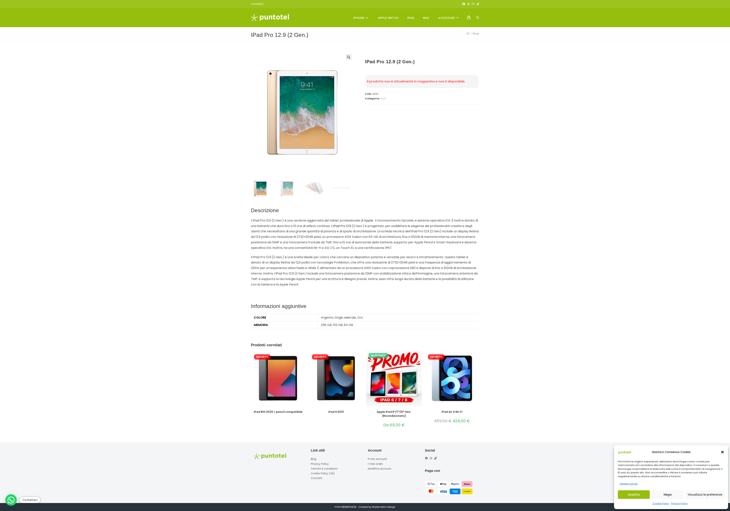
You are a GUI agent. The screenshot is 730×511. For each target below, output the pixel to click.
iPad (383, 98)
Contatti (316, 478)
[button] (722, 452)
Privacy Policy (679, 503)
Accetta (634, 495)
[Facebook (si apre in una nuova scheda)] (463, 4)
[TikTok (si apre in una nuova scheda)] (477, 4)
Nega (668, 495)
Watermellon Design (383, 507)
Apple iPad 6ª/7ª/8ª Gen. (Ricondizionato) (394, 414)
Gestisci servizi (629, 484)
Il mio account (377, 459)
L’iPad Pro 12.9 (341, 226)
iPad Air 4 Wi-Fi (452, 412)
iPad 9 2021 (336, 412)
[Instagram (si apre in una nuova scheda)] (468, 4)
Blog (313, 459)
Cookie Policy (660, 503)
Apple (368, 220)
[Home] (468, 33)
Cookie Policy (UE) (323, 473)
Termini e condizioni (324, 469)
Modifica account (379, 469)
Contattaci (257, 4)
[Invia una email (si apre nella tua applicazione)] (473, 4)
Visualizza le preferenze (705, 495)
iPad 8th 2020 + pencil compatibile (278, 412)
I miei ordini (375, 464)
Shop (476, 33)
